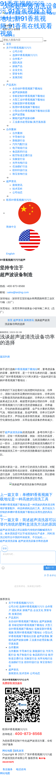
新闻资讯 (17, 184)
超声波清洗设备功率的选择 (33, 540)
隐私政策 (19, 750)
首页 (8, 43)
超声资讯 (11, 181)
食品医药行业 (19, 151)
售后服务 (7, 769)
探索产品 (17, 66)
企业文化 (17, 69)
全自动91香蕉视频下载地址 (27, 88)
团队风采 (17, 62)
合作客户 (17, 58)
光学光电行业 (19, 162)
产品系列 (11, 84)
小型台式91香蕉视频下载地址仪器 (31, 110)
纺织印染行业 (19, 170)
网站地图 (7, 750)
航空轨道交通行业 (22, 155)
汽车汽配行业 (19, 144)
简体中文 (9, 35)
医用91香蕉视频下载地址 (26, 107)
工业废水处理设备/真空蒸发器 (29, 121)
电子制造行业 (19, 147)
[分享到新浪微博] (1, 349)
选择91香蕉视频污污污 (24, 55)
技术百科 (17, 188)
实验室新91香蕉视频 (23, 103)
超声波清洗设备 (13, 432)
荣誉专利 (17, 73)
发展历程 (17, 77)
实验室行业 (18, 159)
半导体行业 (18, 136)
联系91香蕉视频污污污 (18, 199)
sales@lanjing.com (18, 292)
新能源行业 (18, 140)
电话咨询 (20, 769)
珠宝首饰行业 (19, 173)
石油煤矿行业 (19, 166)
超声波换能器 (19, 92)
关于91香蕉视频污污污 (18, 47)
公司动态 (17, 192)
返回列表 (5, 356)
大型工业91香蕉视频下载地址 (28, 99)
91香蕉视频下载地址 (26, 369)
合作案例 (11, 129)
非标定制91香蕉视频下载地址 (28, 95)
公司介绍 (17, 51)
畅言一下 (50, 568)
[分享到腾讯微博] (4, 349)
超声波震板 (18, 114)
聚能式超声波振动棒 (23, 118)
